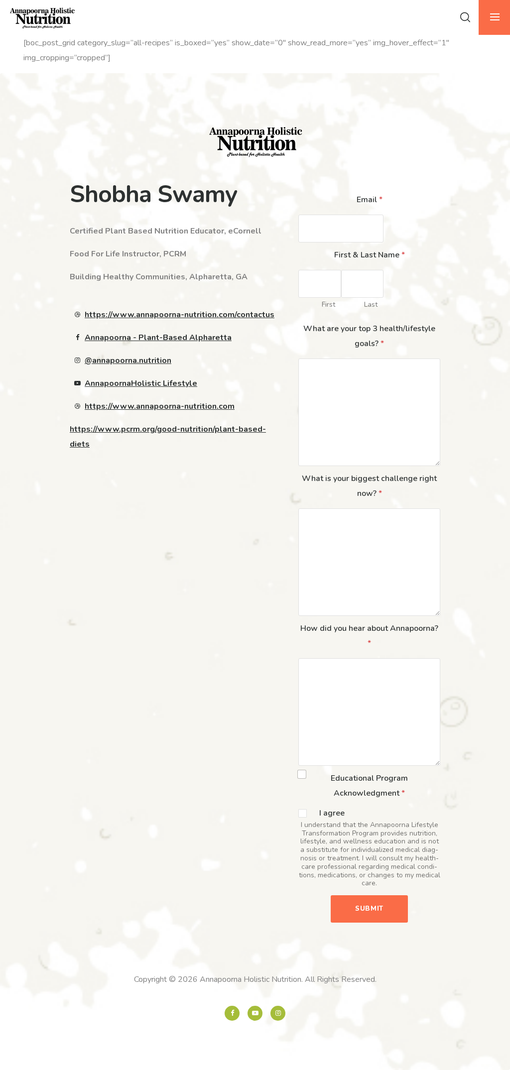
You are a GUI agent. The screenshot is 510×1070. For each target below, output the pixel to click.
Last (371, 304)
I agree (332, 813)
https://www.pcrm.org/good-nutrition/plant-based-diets (168, 437)
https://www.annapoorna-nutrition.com (160, 406)
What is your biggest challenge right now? (369, 486)
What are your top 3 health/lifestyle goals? (369, 336)
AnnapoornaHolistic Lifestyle (141, 383)
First (328, 304)
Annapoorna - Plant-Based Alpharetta (158, 337)
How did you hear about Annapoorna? (369, 636)
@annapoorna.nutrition (128, 360)
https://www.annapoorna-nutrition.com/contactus (179, 314)
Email (369, 199)
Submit (369, 908)
